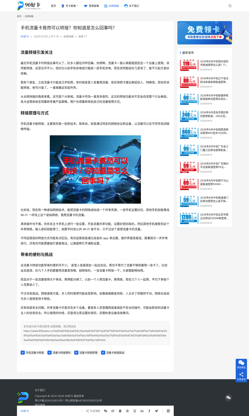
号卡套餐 (71, 5)
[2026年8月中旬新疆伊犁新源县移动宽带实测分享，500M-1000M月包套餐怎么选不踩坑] (189, 99)
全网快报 (114, 5)
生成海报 (94, 410)
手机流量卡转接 (35, 352)
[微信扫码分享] (105, 411)
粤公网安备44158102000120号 (83, 400)
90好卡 (25, 36)
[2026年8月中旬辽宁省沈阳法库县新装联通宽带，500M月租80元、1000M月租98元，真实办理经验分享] (189, 82)
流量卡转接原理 (88, 352)
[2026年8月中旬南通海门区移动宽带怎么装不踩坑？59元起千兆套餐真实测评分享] (189, 201)
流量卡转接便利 (62, 352)
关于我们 (134, 5)
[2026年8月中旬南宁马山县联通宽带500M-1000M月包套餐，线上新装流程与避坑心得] (189, 184)
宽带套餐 (94, 5)
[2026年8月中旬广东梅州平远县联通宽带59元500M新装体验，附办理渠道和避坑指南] (189, 167)
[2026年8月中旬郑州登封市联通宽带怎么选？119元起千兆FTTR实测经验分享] (189, 65)
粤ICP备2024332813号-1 (50, 400)
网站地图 (40, 405)
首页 (53, 5)
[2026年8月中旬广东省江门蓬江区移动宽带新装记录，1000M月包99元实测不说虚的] (189, 150)
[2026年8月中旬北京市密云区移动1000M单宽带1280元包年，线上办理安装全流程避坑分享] (189, 218)
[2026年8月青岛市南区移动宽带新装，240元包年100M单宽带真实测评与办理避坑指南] (189, 116)
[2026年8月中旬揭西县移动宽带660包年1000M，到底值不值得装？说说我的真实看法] (189, 133)
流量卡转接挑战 (115, 352)
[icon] (228, 397)
